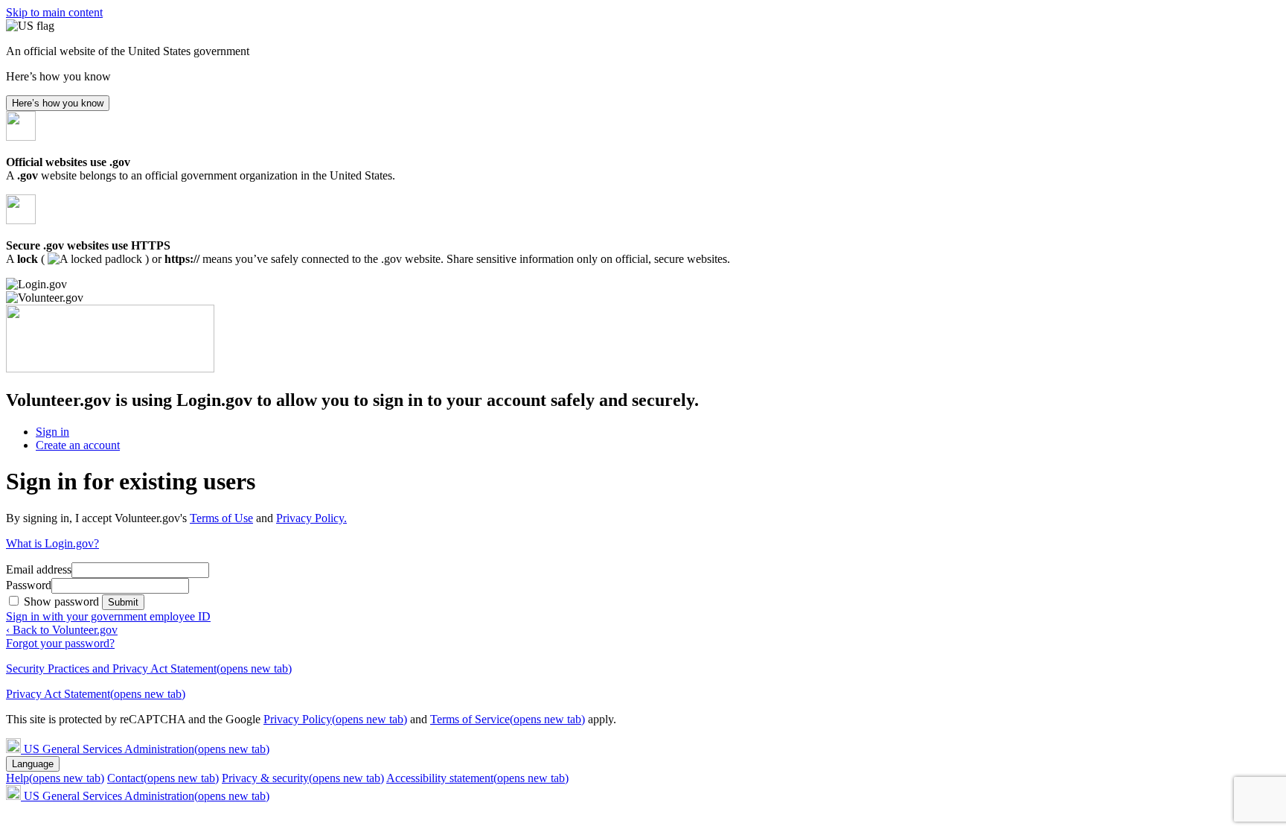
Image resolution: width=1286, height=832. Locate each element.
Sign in (52, 431)
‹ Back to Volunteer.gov (62, 629)
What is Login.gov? (52, 543)
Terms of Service (507, 719)
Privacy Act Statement (95, 693)
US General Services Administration (146, 749)
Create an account (78, 445)
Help (55, 778)
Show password (63, 601)
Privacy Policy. (311, 518)
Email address (38, 569)
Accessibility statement (477, 778)
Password (28, 585)
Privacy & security (303, 778)
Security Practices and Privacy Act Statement (149, 668)
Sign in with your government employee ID (108, 616)
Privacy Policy (335, 719)
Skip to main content (54, 12)
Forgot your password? (60, 643)
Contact (163, 778)
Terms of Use (221, 518)
